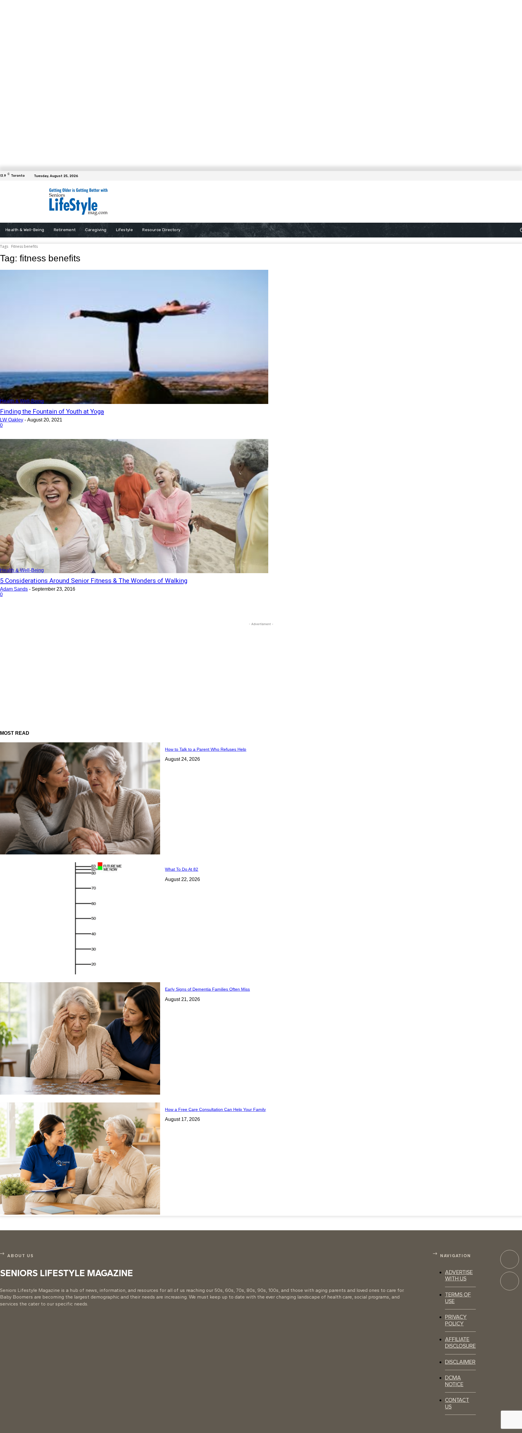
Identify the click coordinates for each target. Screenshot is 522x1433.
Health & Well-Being (22, 401)
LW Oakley (11, 419)
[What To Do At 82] (80, 918)
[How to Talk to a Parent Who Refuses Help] (80, 798)
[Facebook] (518, 175)
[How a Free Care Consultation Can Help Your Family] (80, 1158)
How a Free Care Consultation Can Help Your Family (215, 1109)
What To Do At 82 (181, 869)
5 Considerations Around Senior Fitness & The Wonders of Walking (93, 580)
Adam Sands (14, 589)
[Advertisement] (266, 201)
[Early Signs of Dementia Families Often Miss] (80, 1038)
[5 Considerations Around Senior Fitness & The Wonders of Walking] (134, 506)
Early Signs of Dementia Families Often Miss (207, 989)
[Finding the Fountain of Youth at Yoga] (134, 337)
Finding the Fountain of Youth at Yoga (52, 411)
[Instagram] (509, 1281)
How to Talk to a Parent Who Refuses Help (205, 749)
